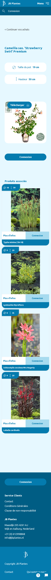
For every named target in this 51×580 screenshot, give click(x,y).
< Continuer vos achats (17, 29)
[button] (3, 11)
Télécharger (17, 105)
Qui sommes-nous (36, 572)
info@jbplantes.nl (14, 537)
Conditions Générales (16, 506)
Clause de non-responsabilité (20, 510)
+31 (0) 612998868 (15, 534)
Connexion (14, 11)
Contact (9, 501)
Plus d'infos (9, 235)
